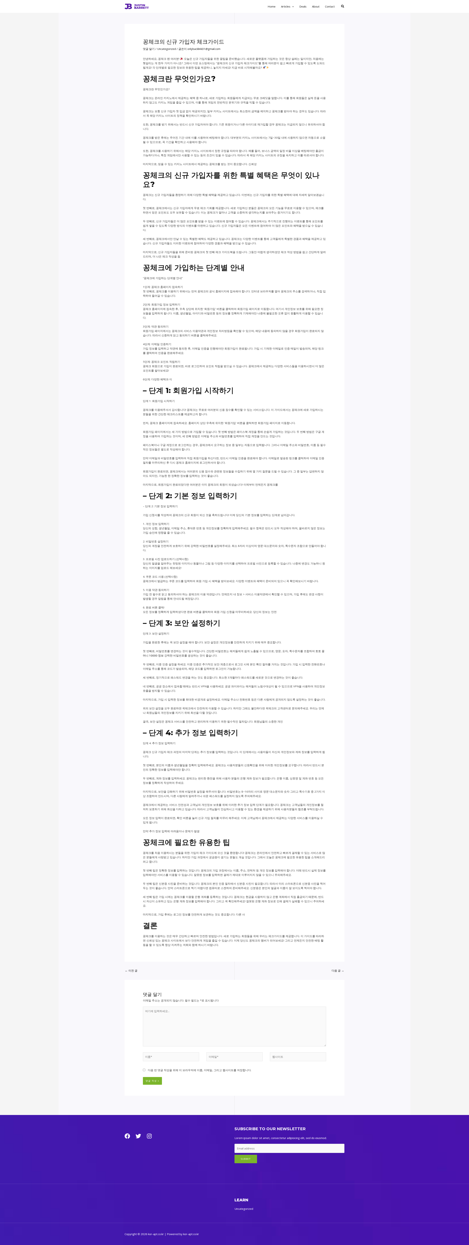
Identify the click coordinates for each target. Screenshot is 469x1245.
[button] (292, 6)
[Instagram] (149, 1136)
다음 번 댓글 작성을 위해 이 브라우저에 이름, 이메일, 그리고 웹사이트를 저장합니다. (199, 1070)
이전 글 (131, 970)
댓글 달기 (149, 49)
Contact (330, 6)
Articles (285, 6)
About (316, 6)
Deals (302, 6)
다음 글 (338, 970)
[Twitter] (138, 1136)
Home (272, 6)
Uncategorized (166, 49)
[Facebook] (127, 1136)
